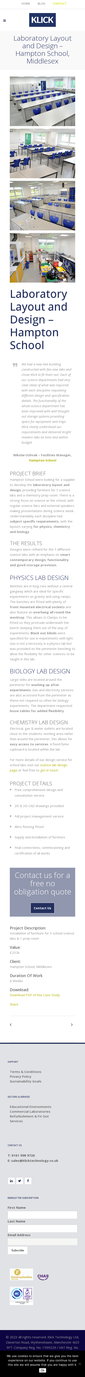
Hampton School (42, 460)
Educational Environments (30, 1106)
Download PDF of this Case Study (35, 995)
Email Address (19, 1235)
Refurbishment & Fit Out (29, 1116)
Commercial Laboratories (30, 1111)
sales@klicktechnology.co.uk (35, 1160)
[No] (79, 1364)
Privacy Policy (20, 1076)
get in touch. (49, 770)
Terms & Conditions (25, 1071)
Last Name (16, 1221)
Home (26, 3)
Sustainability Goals (25, 1081)
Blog (41, 3)
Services (16, 1121)
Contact (60, 3)
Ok (42, 1370)
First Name (17, 1207)
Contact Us (42, 908)
